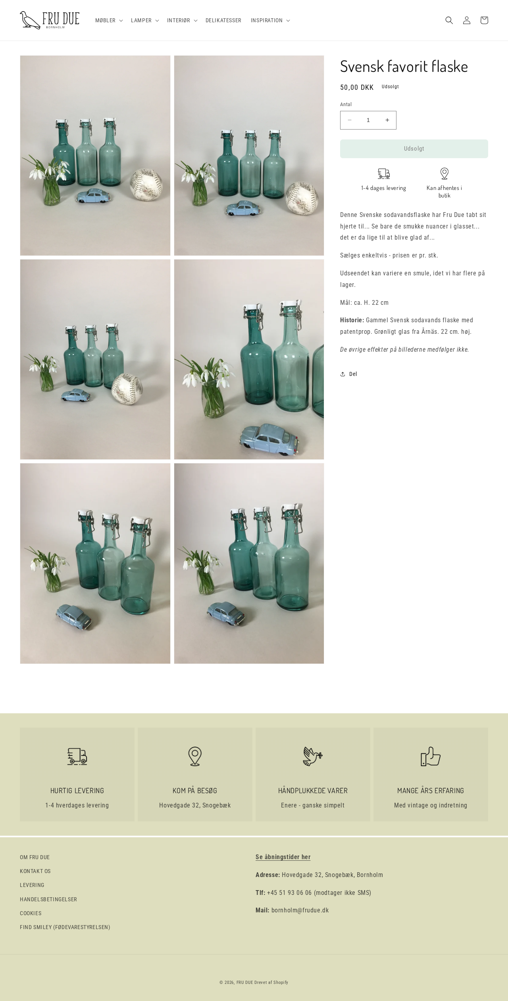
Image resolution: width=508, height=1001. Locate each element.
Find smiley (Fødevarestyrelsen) (65, 927)
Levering (32, 885)
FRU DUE (245, 982)
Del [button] (353, 374)
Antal (346, 104)
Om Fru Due (35, 857)
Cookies (30, 913)
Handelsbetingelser (48, 899)
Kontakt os (35, 871)
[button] (108, 20)
